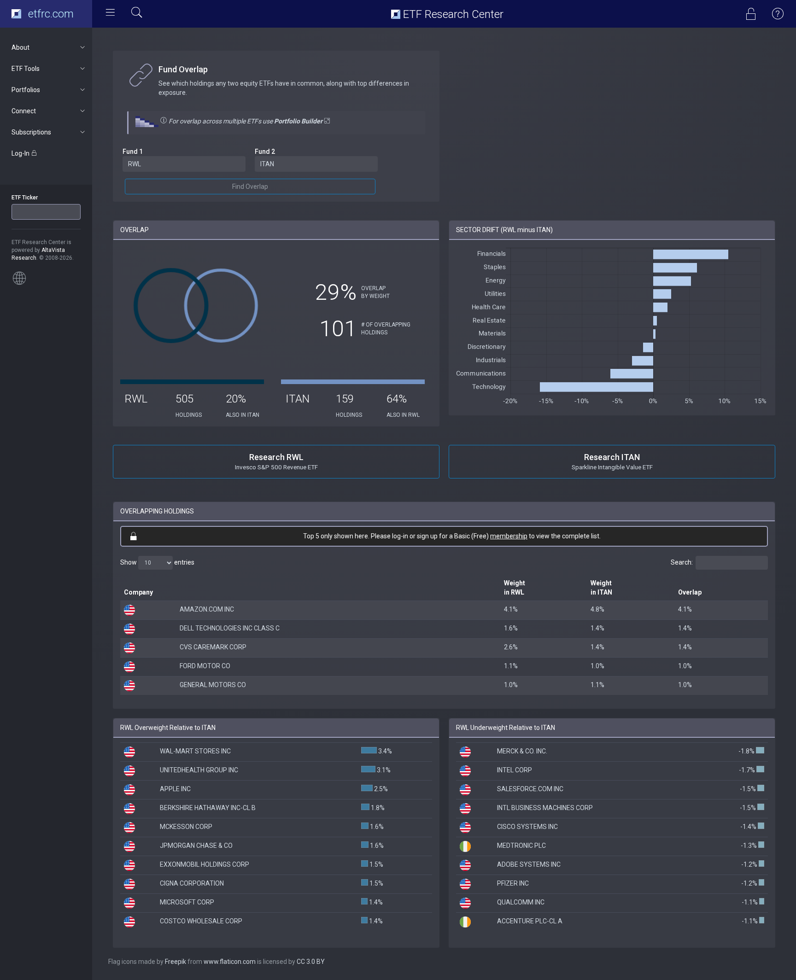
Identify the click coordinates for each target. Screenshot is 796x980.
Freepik (175, 961)
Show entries (157, 562)
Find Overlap (250, 186)
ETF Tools (26, 68)
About (20, 47)
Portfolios (26, 89)
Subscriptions (31, 132)
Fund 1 (133, 151)
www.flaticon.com (230, 961)
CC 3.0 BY (311, 961)
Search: (682, 562)
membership (508, 536)
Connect (24, 111)
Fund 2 (265, 151)
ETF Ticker (25, 197)
